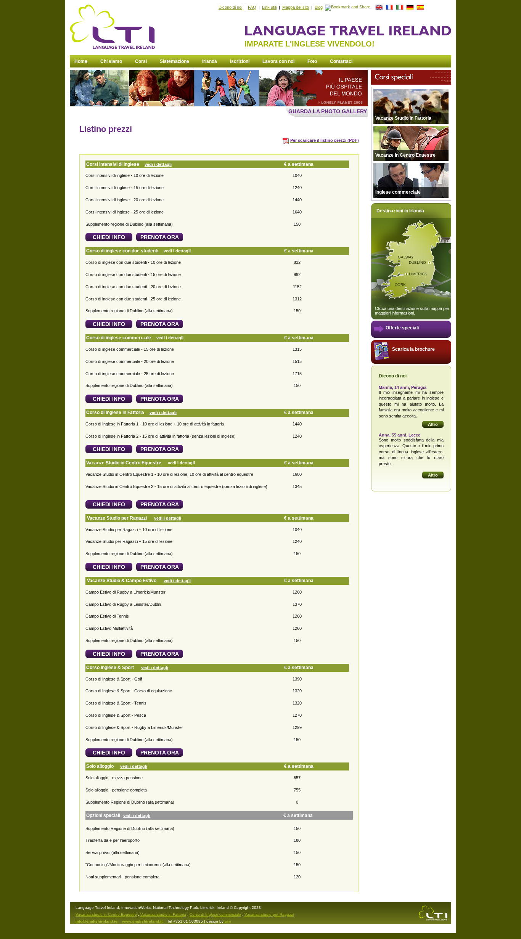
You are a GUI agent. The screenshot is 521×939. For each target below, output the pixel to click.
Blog (319, 7)
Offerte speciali (402, 328)
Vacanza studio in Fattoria (163, 914)
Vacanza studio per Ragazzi (269, 914)
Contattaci (341, 61)
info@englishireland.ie (96, 921)
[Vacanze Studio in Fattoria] (411, 124)
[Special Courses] (409, 83)
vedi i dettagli (158, 164)
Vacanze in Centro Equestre (405, 155)
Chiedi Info (109, 237)
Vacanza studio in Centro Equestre (106, 914)
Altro (433, 424)
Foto (312, 61)
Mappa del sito (295, 7)
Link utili (269, 7)
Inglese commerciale (398, 192)
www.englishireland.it (142, 921)
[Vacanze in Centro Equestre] (411, 161)
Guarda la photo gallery (327, 111)
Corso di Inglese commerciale (215, 914)
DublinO (417, 262)
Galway (406, 257)
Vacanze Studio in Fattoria (403, 118)
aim (228, 921)
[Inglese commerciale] (411, 196)
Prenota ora (159, 237)
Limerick (418, 274)
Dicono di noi (230, 7)
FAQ (252, 7)
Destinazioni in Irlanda (400, 210)
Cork (400, 285)
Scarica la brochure (413, 349)
